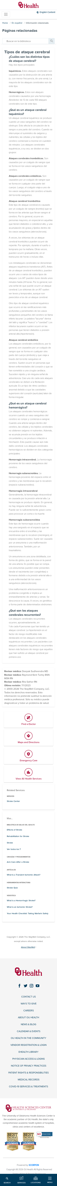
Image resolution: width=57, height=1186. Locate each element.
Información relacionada (37, 23)
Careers (28, 1010)
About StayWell (28, 947)
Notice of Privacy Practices (28, 1065)
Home (5, 23)
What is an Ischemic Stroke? (20, 907)
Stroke (10, 842)
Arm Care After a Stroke (18, 862)
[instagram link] (32, 986)
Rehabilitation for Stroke (18, 836)
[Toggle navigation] (6, 14)
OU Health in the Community (28, 1038)
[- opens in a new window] (28, 1108)
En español (17, 23)
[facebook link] (19, 986)
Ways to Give (28, 1003)
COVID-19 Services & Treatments (28, 1086)
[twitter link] (25, 986)
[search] (25, 41)
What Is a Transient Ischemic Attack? (23, 875)
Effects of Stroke (14, 830)
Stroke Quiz (12, 887)
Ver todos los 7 (14, 849)
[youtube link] (37, 986)
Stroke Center (13, 801)
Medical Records (28, 1079)
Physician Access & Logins (28, 1059)
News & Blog (28, 1024)
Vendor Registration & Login (28, 1045)
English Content (47, 12)
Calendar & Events (28, 1031)
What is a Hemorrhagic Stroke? (21, 900)
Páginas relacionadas (19, 30)
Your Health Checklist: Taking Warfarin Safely (27, 913)
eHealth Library (28, 1052)
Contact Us (28, 996)
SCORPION (34, 1165)
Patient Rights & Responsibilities (28, 1072)
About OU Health (28, 1017)
